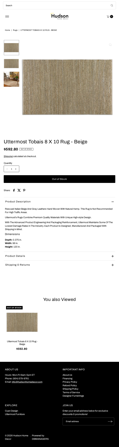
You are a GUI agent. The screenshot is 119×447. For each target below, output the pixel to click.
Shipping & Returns (17, 264)
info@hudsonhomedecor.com (27, 382)
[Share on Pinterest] (24, 190)
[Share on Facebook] (14, 190)
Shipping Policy (70, 389)
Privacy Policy (70, 382)
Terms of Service (71, 392)
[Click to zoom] (110, 44)
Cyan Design (11, 411)
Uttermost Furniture (15, 414)
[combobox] (59, 5)
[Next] (110, 87)
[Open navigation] (7, 16)
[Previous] (25, 87)
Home (7, 30)
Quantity (8, 163)
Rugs (15, 30)
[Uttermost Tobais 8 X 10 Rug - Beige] (22, 322)
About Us (67, 375)
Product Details (15, 256)
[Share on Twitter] (19, 190)
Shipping (8, 156)
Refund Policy (70, 385)
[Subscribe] (110, 421)
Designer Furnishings (73, 396)
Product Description (18, 201)
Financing (67, 378)
